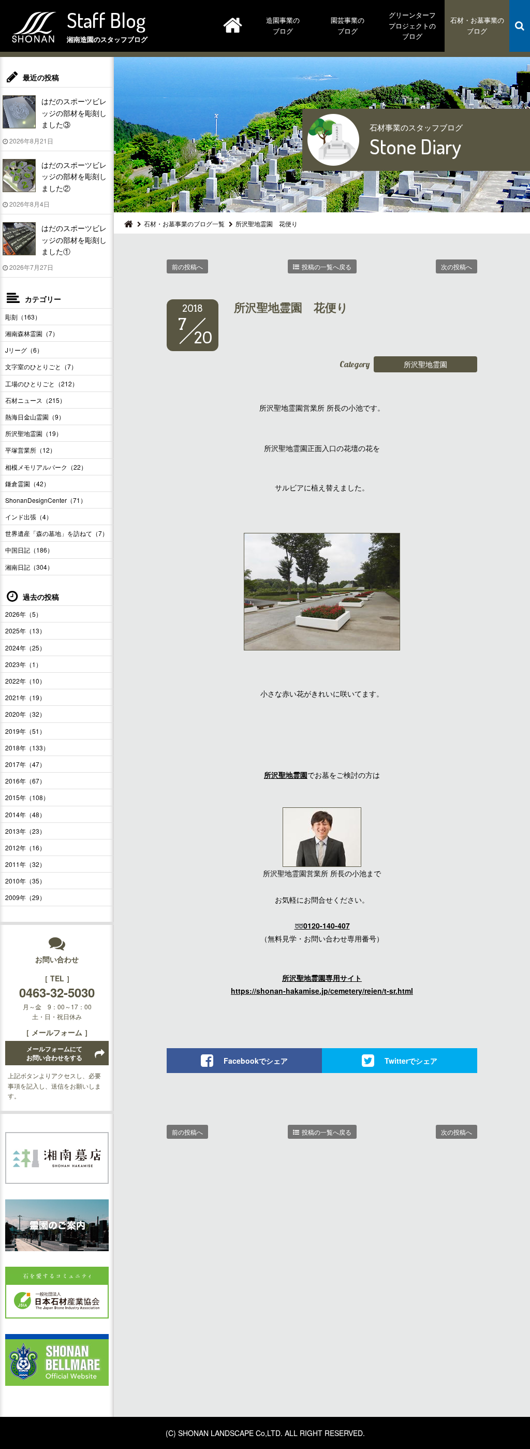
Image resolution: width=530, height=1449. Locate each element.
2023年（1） (23, 664)
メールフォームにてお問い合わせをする (54, 1053)
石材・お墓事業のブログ (477, 25)
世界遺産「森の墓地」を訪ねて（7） (56, 533)
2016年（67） (25, 780)
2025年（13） (25, 630)
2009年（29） (25, 897)
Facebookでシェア (256, 1060)
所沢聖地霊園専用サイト (322, 978)
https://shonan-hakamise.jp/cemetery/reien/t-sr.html (322, 991)
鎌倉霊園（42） (27, 483)
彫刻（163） (23, 316)
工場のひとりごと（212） (41, 383)
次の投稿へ (456, 266)
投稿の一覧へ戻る (326, 266)
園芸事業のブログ (347, 25)
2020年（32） (25, 713)
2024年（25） (25, 647)
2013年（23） (25, 831)
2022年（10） (25, 680)
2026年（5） (23, 614)
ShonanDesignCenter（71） (45, 500)
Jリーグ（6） (24, 349)
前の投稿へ (187, 266)
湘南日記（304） (29, 566)
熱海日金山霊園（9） (35, 416)
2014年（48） (25, 814)
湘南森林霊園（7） (31, 333)
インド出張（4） (28, 516)
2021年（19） (25, 697)
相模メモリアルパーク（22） (46, 466)
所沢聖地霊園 (425, 364)
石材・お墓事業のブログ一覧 (184, 223)
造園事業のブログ (283, 25)
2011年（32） (25, 864)
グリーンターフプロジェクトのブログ (412, 25)
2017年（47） (25, 764)
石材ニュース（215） (35, 400)
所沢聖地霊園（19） (33, 433)
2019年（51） (25, 731)
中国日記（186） (29, 549)
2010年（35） (25, 880)
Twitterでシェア (411, 1060)
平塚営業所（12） (30, 449)
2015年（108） (27, 797)
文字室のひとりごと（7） (41, 366)
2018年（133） (27, 747)
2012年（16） (25, 847)
